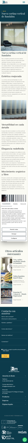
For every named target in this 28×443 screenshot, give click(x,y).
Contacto (4, 241)
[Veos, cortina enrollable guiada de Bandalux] (6, 272)
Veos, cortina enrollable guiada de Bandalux (19, 261)
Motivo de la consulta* (7, 316)
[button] (24, 440)
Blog (4, 11)
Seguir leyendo (17, 269)
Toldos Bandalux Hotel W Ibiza (19, 277)
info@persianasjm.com (8, 386)
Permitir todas (14, 229)
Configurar (14, 238)
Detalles (15, 204)
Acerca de (23, 204)
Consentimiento (6, 203)
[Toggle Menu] (24, 2)
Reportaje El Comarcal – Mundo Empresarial (19, 294)
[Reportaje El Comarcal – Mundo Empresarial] (6, 303)
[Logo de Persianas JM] (4, 2)
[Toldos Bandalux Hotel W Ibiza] (6, 287)
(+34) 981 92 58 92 (7, 381)
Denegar (14, 234)
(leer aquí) (6, 350)
